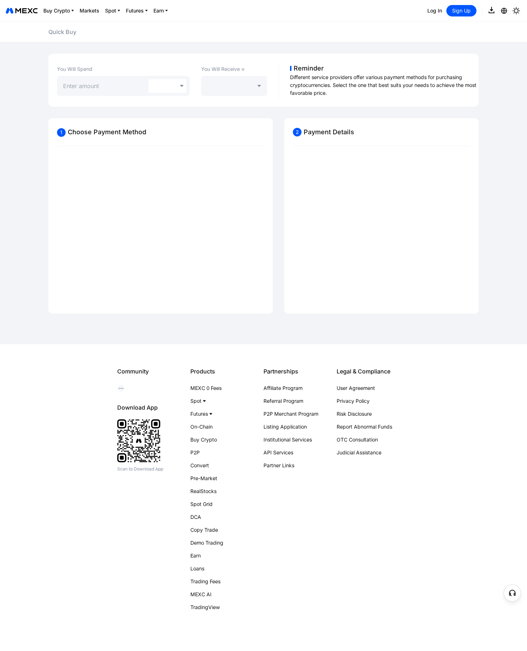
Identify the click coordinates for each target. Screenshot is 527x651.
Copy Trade (204, 530)
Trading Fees (205, 581)
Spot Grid (201, 504)
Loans (197, 568)
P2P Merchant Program (291, 414)
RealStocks (203, 491)
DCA (195, 517)
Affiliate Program (283, 388)
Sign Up (461, 11)
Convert (199, 465)
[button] (512, 593)
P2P (195, 452)
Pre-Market (203, 478)
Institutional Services (288, 440)
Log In (434, 11)
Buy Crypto (203, 440)
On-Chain (201, 427)
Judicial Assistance (359, 452)
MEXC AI (201, 594)
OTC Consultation (357, 440)
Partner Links (279, 465)
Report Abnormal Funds (364, 427)
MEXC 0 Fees (206, 388)
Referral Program (283, 401)
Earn (195, 556)
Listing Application (285, 427)
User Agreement (356, 388)
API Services (278, 452)
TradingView (205, 607)
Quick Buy (62, 31)
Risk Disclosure (354, 414)
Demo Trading (206, 543)
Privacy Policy (353, 401)
